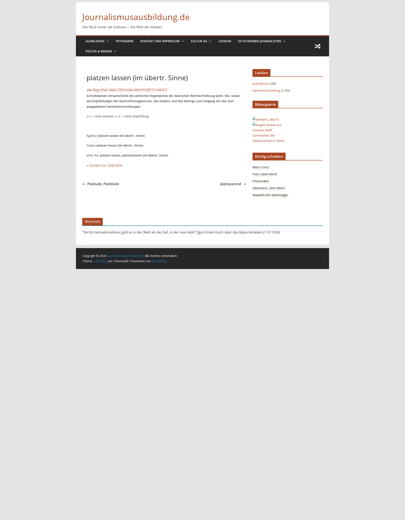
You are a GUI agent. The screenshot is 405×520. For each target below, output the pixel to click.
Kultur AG (199, 41)
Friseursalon (260, 181)
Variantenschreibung (266, 90)
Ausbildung (95, 41)
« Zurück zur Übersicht (104, 165)
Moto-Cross (260, 167)
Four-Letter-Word (264, 174)
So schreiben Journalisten (259, 41)
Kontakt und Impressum (160, 41)
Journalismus (261, 83)
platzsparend (230, 184)
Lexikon (225, 41)
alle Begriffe (96, 90)
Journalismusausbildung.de (136, 17)
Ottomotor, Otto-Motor (268, 188)
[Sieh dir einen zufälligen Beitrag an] (318, 46)
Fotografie (125, 41)
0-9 (108, 90)
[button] (106, 41)
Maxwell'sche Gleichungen (270, 195)
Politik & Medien (99, 51)
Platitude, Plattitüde (103, 184)
